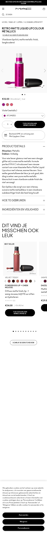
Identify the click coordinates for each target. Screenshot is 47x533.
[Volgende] (34, 281)
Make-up (12, 22)
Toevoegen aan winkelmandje (30, 124)
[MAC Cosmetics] (23, 9)
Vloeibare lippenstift (33, 22)
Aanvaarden (23, 515)
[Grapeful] (45, 281)
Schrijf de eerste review (23, 342)
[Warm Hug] (17, 281)
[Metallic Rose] (11, 104)
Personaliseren (23, 528)
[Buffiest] (30, 281)
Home (4, 22)
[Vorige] (6, 281)
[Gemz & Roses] (7, 104)
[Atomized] (3, 104)
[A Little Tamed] (26, 281)
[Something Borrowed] (22, 281)
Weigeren (23, 522)
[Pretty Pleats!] (13, 281)
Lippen (19, 22)
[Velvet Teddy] (9, 281)
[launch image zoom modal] (43, 87)
